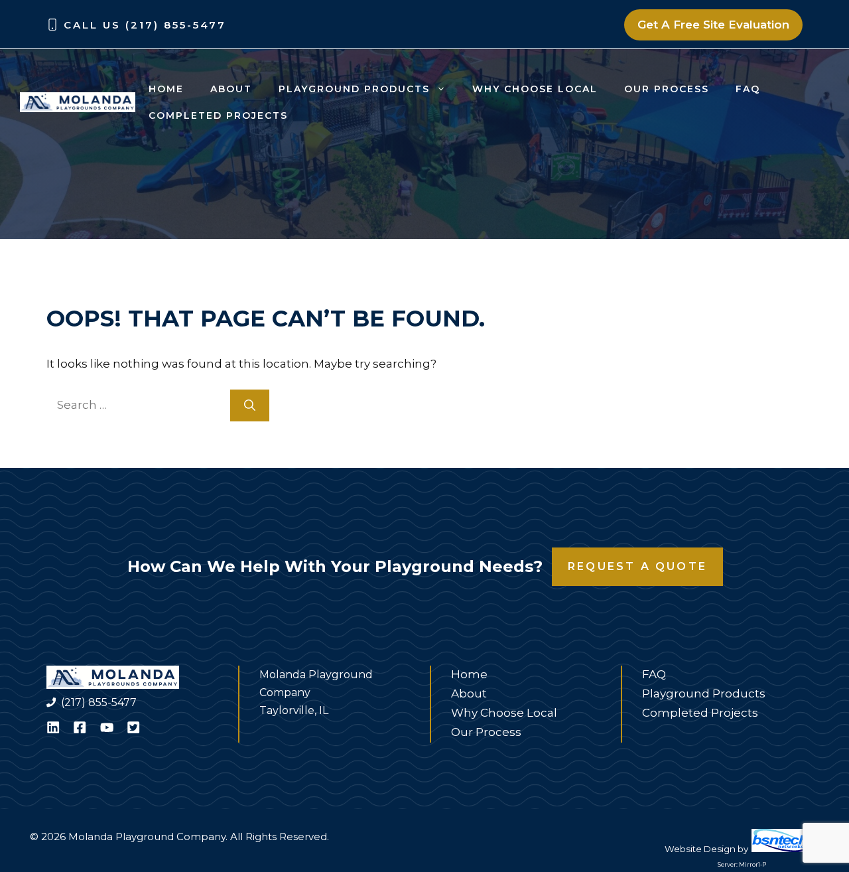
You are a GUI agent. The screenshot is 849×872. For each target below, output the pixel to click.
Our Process (666, 89)
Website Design (700, 848)
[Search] (249, 405)
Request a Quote (637, 566)
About (231, 89)
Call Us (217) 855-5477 (145, 25)
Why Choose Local (535, 89)
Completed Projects (218, 115)
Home (166, 89)
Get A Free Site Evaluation (713, 24)
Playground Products (354, 89)
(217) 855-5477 (99, 702)
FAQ (748, 89)
